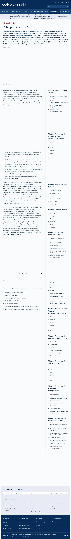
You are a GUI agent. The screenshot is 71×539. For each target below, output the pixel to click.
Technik (46, 11)
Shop (55, 2)
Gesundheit (24, 11)
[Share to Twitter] (9, 84)
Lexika (67, 11)
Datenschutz (21, 534)
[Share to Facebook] (6, 84)
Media (62, 2)
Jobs (58, 2)
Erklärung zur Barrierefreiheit (43, 534)
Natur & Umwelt (38, 11)
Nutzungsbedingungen (17, 536)
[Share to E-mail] (4, 84)
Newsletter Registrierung (28, 536)
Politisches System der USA (35, 44)
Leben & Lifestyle (54, 11)
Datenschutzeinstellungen (30, 534)
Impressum (14, 534)
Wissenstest (5, 11)
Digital (62, 11)
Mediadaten (53, 534)
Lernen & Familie (15, 11)
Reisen (31, 11)
